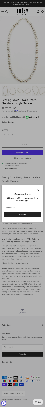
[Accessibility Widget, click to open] (3, 403)
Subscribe (22, 214)
